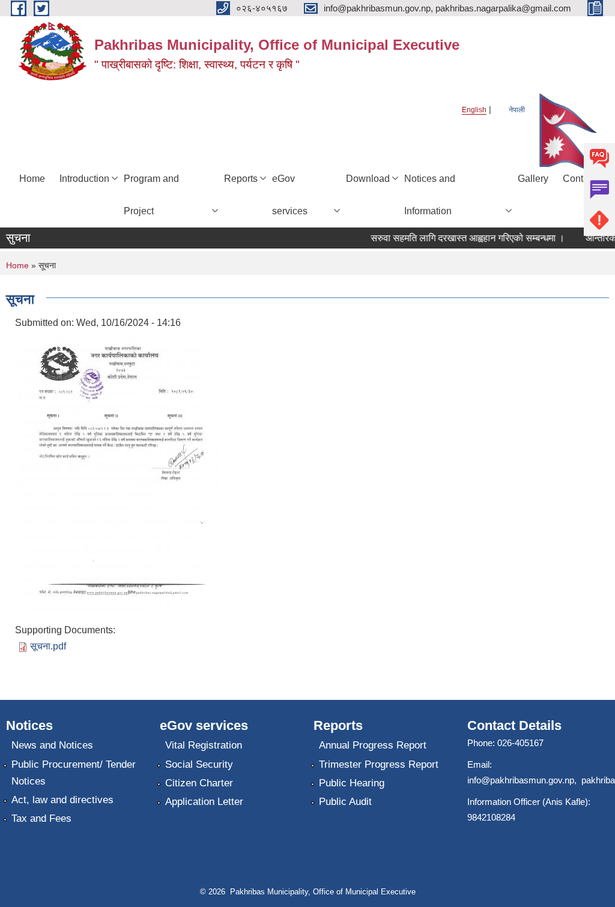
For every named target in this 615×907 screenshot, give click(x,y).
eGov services (290, 194)
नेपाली (517, 110)
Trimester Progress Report (378, 764)
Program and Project (151, 194)
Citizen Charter (199, 783)
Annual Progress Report (372, 745)
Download (368, 178)
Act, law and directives (62, 800)
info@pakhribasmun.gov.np (520, 780)
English (474, 110)
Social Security (199, 764)
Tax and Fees (41, 818)
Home (32, 178)
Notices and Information (429, 194)
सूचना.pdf (48, 646)
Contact (579, 178)
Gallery (533, 178)
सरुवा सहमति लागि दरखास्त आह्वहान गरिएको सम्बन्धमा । (462, 238)
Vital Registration (203, 745)
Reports (241, 178)
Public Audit (345, 801)
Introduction (84, 178)
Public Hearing (351, 783)
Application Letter (204, 801)
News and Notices (52, 745)
